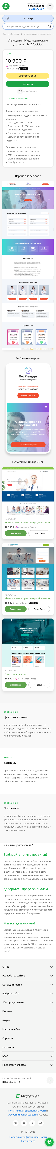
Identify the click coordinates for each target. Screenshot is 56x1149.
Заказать (28, 83)
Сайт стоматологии (15, 673)
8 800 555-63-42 (36, 6)
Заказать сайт (36, 9)
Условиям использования (23, 1114)
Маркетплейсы (11, 1029)
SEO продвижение (13, 1002)
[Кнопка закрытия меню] (53, 2)
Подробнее (39, 533)
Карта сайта (28, 1141)
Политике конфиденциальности (27, 1110)
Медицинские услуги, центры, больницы (27, 522)
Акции (6, 1020)
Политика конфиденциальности (28, 1137)
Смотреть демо (28, 75)
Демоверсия (15, 533)
